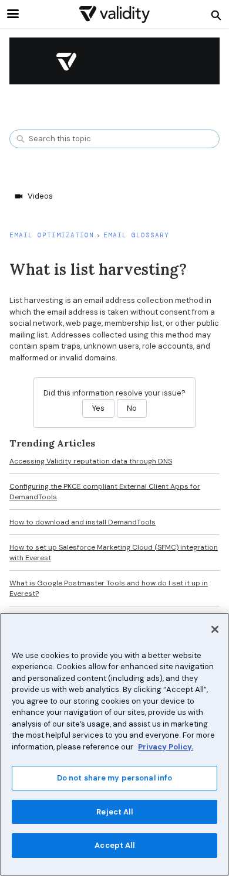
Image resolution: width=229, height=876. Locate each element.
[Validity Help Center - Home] (114, 14)
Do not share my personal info (115, 778)
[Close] (215, 629)
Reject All (114, 812)
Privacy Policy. (165, 747)
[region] (114, 744)
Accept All (114, 845)
